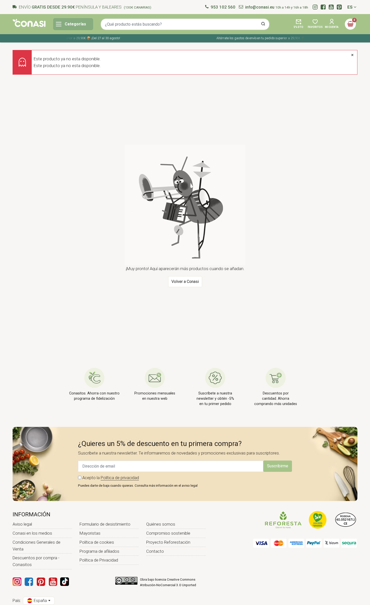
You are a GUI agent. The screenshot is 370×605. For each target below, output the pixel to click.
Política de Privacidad (99, 560)
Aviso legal (22, 524)
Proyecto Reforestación (168, 542)
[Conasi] (29, 23)
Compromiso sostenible (168, 533)
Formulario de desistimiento (105, 524)
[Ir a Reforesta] (283, 519)
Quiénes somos (160, 524)
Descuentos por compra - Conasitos (36, 561)
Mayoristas (90, 533)
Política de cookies (97, 542)
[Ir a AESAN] (345, 519)
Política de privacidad (120, 477)
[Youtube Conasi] (53, 581)
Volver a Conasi (185, 281)
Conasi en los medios (32, 533)
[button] (298, 24)
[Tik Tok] (64, 581)
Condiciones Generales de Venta (36, 545)
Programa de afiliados (99, 551)
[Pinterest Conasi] (41, 581)
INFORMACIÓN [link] (31, 514)
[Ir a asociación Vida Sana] (317, 519)
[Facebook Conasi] (28, 581)
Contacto (155, 551)
